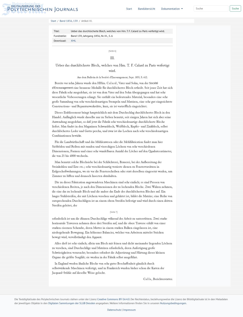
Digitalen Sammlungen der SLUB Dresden (71, 303)
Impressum (129, 309)
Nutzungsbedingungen (173, 303)
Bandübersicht (146, 9)
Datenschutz (114, 309)
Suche (235, 8)
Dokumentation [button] (171, 9)
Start (129, 9)
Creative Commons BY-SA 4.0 (113, 299)
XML (73, 40)
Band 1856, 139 (69, 20)
